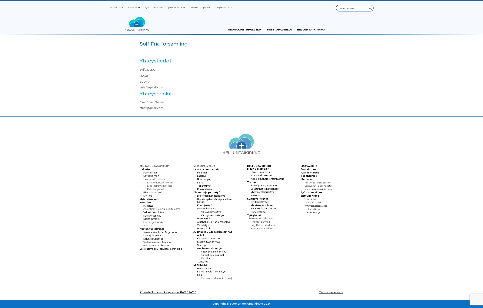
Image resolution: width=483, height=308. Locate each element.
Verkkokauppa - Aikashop (157, 242)
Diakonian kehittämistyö (211, 195)
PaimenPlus (150, 172)
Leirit (200, 182)
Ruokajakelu (204, 228)
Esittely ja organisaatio (264, 185)
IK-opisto (148, 205)
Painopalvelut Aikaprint (156, 245)
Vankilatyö (203, 225)
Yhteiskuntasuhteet (262, 205)
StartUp (147, 225)
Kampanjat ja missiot (209, 238)
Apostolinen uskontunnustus (267, 178)
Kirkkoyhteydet (260, 202)
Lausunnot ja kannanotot (265, 188)
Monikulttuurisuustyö (209, 248)
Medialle (132, 7)
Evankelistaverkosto (208, 241)
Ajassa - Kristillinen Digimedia (160, 232)
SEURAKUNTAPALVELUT (245, 29)
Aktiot (200, 235)
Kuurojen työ (204, 205)
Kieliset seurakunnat (212, 255)
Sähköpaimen (151, 175)
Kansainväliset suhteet (264, 208)
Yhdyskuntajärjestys (262, 192)
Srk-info (147, 195)
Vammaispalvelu (206, 208)
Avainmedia (204, 268)
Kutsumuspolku (152, 215)
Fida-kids (202, 172)
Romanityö (203, 218)
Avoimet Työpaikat (200, 7)
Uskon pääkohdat (261, 172)
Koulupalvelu (204, 189)
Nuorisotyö (203, 179)
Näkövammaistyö (211, 212)
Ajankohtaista (174, 7)
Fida (199, 274)
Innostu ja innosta (153, 222)
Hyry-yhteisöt (259, 212)
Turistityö (202, 261)
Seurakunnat (116, 7)
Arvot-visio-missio (261, 175)
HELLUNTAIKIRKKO (311, 29)
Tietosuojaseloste (331, 292)
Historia (255, 195)
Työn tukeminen (154, 7)
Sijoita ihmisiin (151, 219)
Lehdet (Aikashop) (153, 238)
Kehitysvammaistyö (212, 215)
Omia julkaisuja (152, 235)
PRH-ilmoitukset (152, 192)
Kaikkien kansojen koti (213, 251)
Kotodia (205, 258)
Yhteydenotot (221, 7)
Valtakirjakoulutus (153, 212)
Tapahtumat (204, 185)
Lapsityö (202, 175)
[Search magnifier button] (370, 8)
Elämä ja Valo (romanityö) (211, 271)
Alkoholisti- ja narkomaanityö (214, 222)
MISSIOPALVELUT (280, 29)
